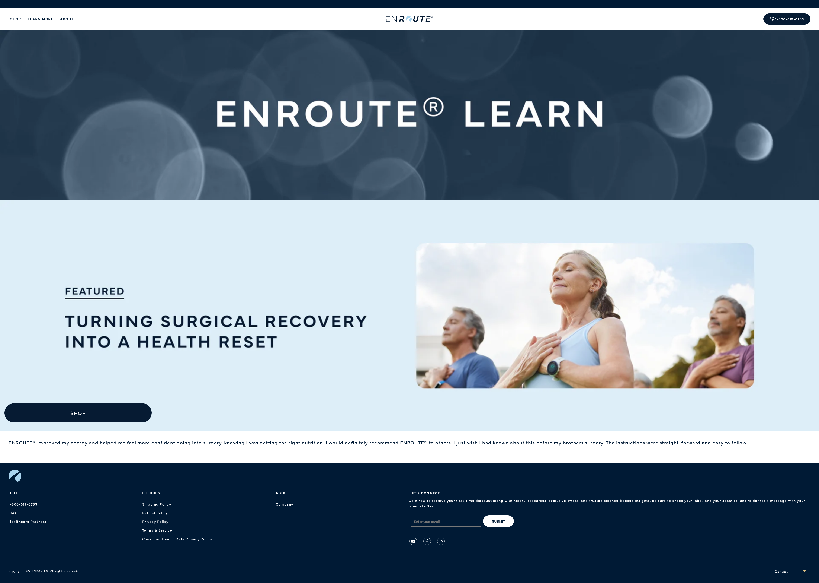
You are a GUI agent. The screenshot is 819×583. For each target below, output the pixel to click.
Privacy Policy (155, 521)
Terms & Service (157, 530)
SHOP (15, 18)
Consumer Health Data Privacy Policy (177, 538)
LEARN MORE (40, 18)
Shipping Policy (156, 504)
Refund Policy (155, 512)
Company (284, 504)
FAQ (12, 512)
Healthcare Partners (27, 521)
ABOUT (67, 18)
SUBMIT (498, 521)
